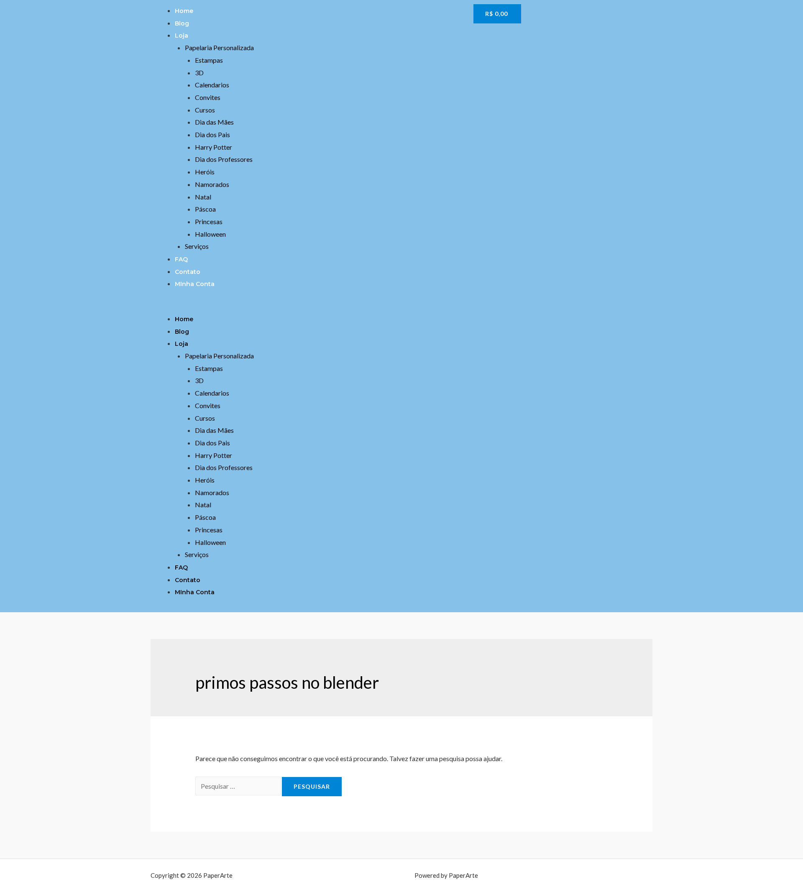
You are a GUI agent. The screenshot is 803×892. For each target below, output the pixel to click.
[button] (310, 306)
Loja (181, 35)
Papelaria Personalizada (219, 47)
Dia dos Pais (212, 134)
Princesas (208, 221)
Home (184, 11)
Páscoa (205, 209)
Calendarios (212, 85)
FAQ (181, 259)
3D (199, 73)
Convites (207, 97)
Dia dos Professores (224, 159)
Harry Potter (213, 147)
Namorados (212, 184)
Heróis (205, 172)
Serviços (197, 246)
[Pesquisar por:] (238, 786)
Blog (182, 23)
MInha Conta (195, 284)
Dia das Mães (214, 122)
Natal (203, 197)
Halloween (210, 234)
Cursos (205, 110)
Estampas (209, 60)
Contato (187, 272)
